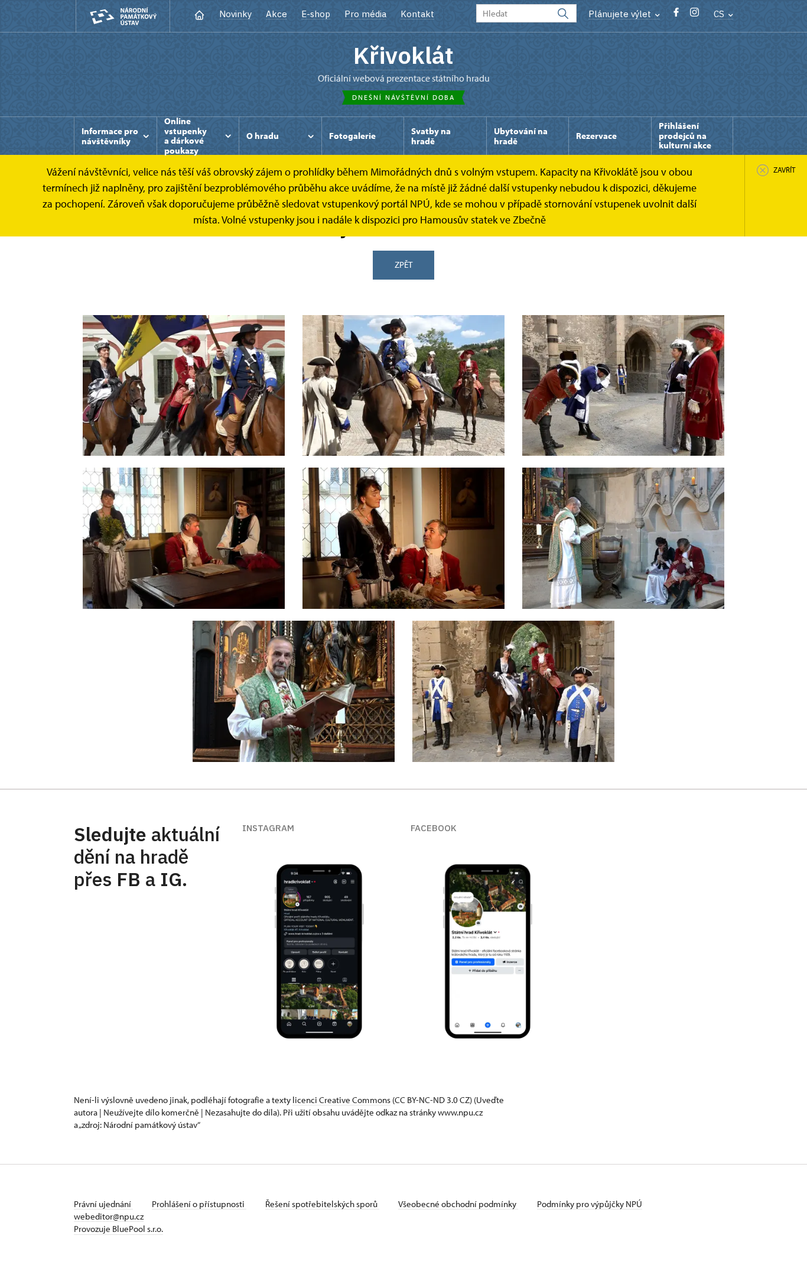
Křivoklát (403, 55)
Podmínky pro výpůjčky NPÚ (589, 1203)
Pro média (365, 14)
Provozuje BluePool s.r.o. (118, 1228)
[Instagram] (694, 15)
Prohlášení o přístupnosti (199, 1203)
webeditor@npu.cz (109, 1216)
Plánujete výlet (620, 14)
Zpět (403, 264)
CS (720, 14)
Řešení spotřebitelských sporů (322, 1203)
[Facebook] (676, 15)
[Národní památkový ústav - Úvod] (123, 16)
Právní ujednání (103, 1203)
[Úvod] (199, 14)
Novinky (235, 14)
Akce (276, 14)
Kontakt (417, 14)
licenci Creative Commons (341, 1099)
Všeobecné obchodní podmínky (458, 1203)
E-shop (315, 14)
